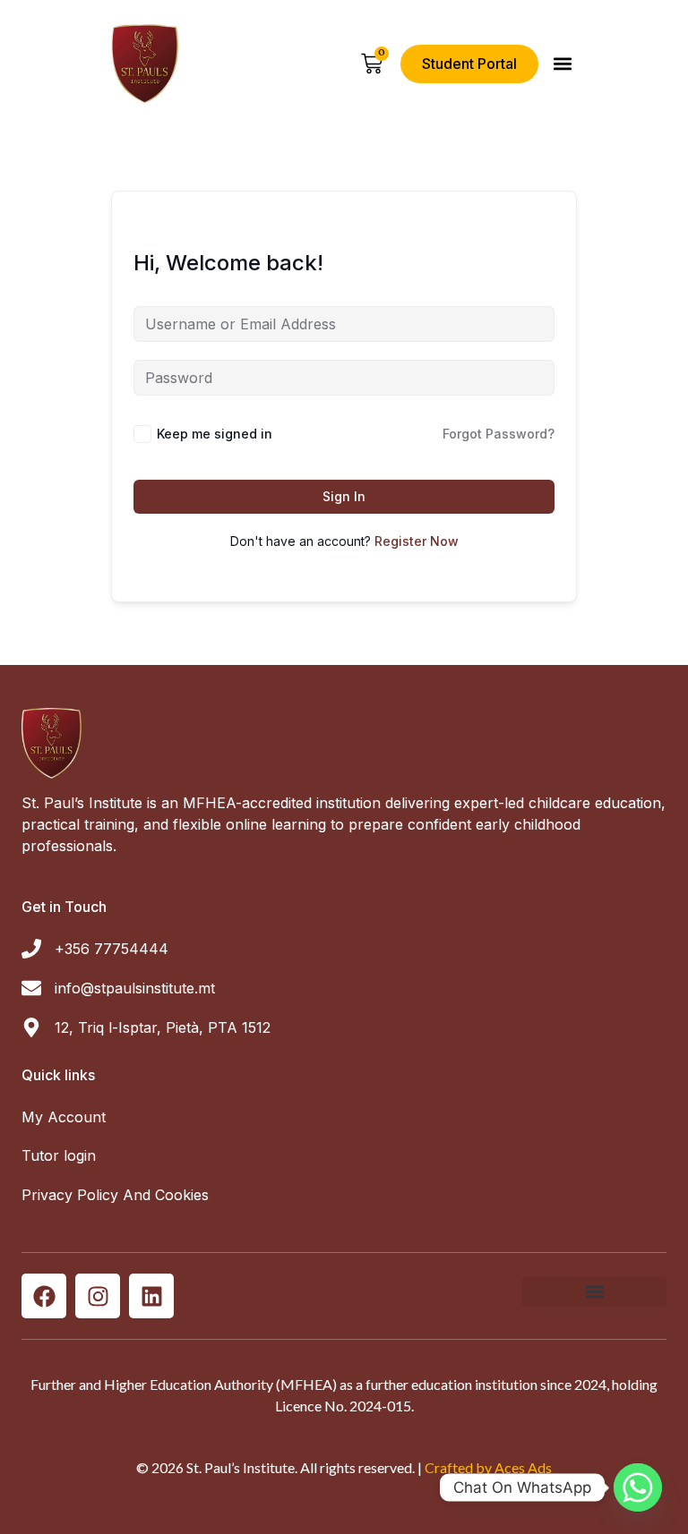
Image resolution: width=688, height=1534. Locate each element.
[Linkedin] (151, 1296)
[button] (562, 64)
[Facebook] (44, 1296)
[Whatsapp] (638, 1487)
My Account (64, 1117)
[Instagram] (97, 1296)
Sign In (344, 496)
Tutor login (59, 1155)
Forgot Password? (499, 433)
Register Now (416, 541)
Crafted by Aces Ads (488, 1467)
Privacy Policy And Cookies (115, 1195)
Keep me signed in (214, 433)
